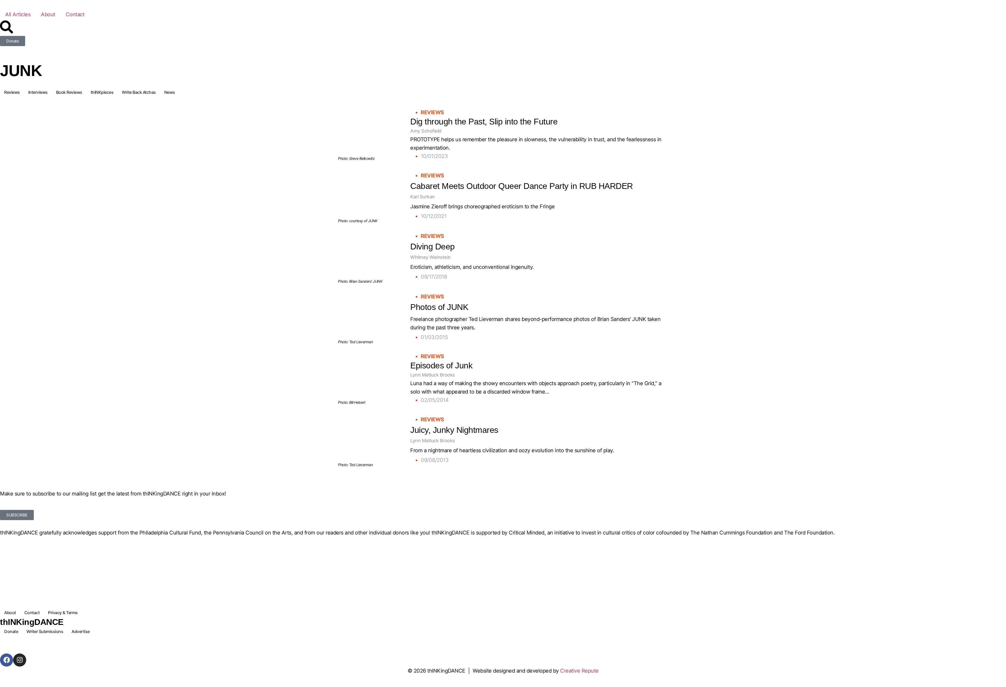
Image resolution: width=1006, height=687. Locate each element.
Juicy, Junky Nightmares (454, 430)
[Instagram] (19, 660)
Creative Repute (579, 671)
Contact (75, 14)
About (48, 14)
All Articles (17, 14)
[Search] (6, 27)
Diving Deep (432, 246)
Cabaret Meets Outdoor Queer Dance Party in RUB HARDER (521, 186)
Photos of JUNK (439, 307)
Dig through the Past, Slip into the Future (483, 121)
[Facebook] (6, 660)
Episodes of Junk (441, 365)
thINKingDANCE (31, 622)
